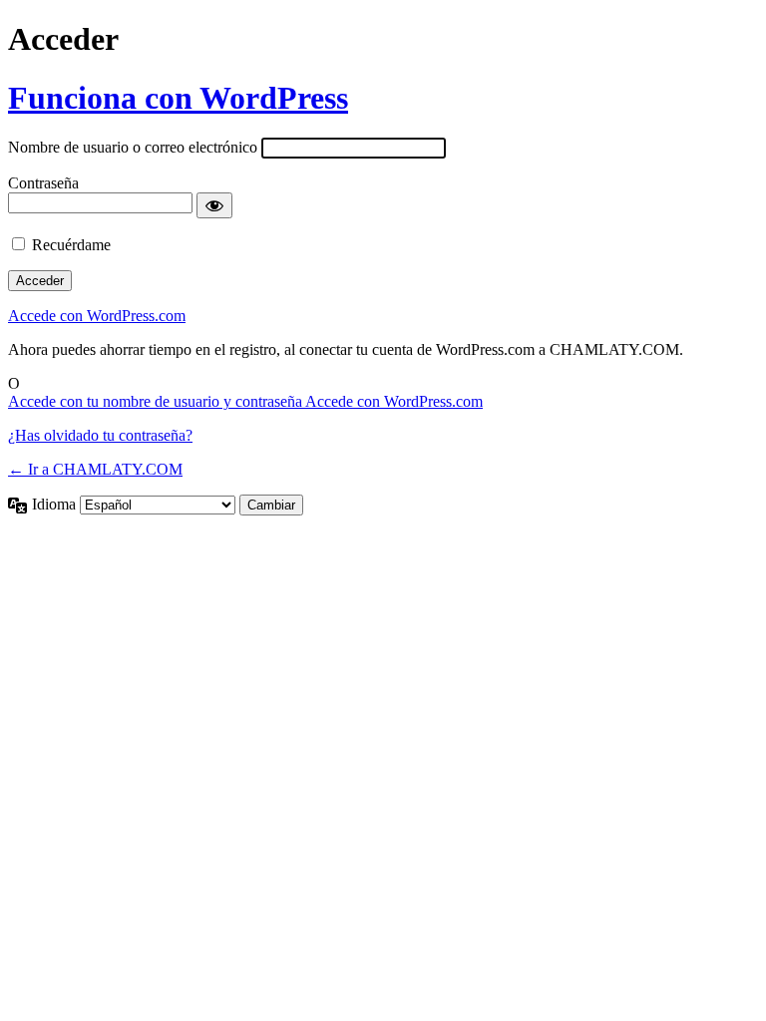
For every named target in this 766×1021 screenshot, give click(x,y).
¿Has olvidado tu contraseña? (100, 435)
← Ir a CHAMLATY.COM (95, 469)
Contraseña (43, 182)
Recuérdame (71, 244)
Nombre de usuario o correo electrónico (132, 147)
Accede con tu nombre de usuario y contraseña (156, 401)
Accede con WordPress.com (97, 315)
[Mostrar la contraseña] (214, 205)
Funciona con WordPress (178, 98)
